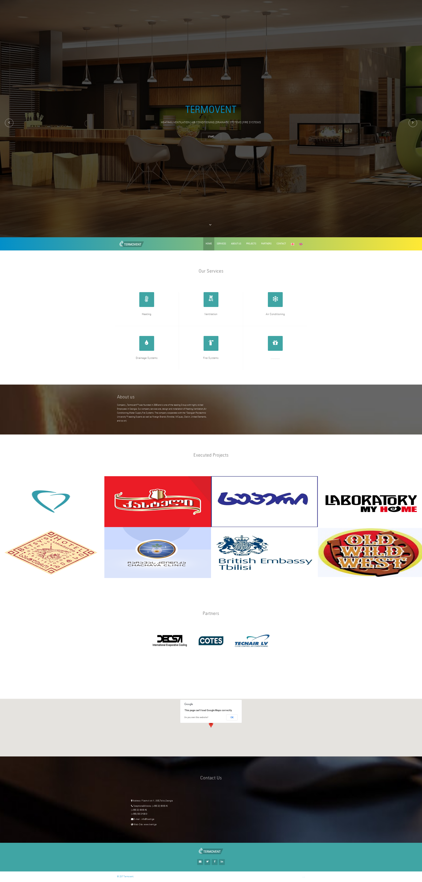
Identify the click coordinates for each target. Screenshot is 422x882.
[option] (169, 641)
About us (236, 244)
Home (209, 244)
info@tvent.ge (147, 819)
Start (211, 137)
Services (221, 244)
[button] (211, 725)
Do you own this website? (196, 717)
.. (304, 876)
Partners (266, 244)
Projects (251, 244)
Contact (281, 244)
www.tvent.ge (150, 824)
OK (232, 717)
